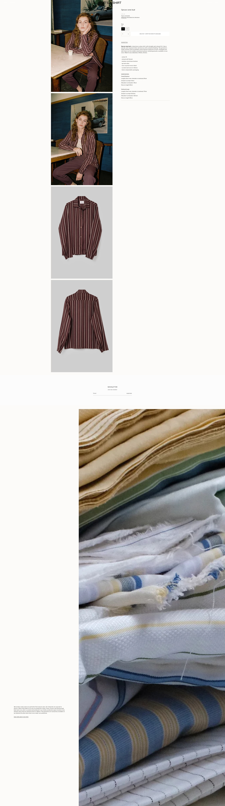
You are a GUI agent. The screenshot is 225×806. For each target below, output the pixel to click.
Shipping (123, 17)
